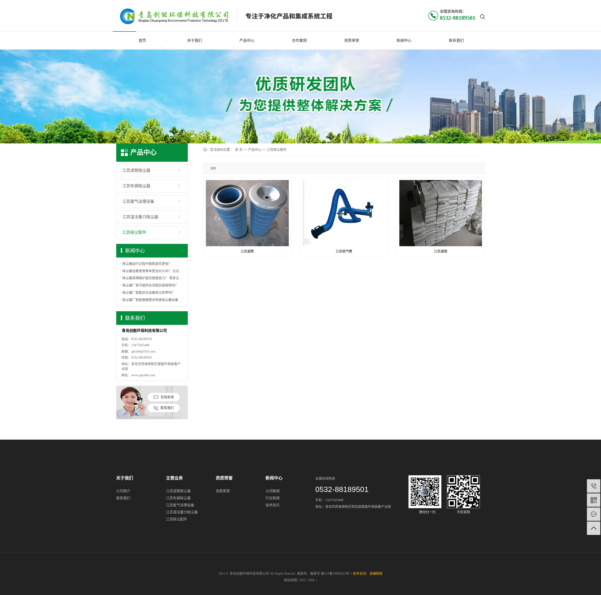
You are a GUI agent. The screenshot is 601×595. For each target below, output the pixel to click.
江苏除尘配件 (134, 232)
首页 (142, 40)
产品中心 (246, 40)
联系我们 (456, 40)
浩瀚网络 (375, 573)
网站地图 (291, 580)
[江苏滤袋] (440, 213)
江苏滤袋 (440, 251)
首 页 (239, 149)
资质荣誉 (351, 40)
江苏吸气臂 (344, 251)
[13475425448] (593, 486)
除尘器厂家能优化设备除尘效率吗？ (148, 292)
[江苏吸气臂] (344, 213)
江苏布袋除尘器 (136, 186)
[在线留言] (593, 514)
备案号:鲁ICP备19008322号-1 (331, 573)
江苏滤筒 (247, 251)
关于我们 (194, 40)
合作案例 (299, 40)
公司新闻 (273, 491)
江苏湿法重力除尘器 (140, 217)
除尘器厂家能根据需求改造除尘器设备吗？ (153, 300)
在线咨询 (167, 397)
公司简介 (123, 491)
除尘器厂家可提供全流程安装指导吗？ (150, 285)
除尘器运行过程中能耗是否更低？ (147, 263)
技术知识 (273, 505)
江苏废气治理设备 (138, 201)
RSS (303, 580)
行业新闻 (273, 498)
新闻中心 (404, 40)
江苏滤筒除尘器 (136, 170)
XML (311, 580)
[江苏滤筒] (247, 213)
